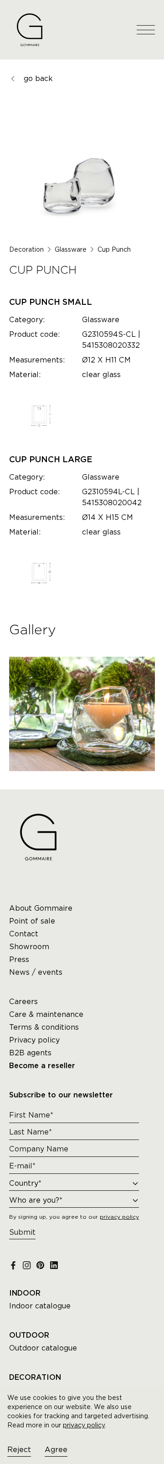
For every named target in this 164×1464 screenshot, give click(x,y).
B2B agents (30, 1052)
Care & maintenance (46, 1014)
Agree (56, 1449)
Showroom (29, 946)
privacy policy (84, 1425)
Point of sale (32, 921)
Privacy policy (34, 1040)
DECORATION (35, 1377)
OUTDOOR (29, 1335)
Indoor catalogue (40, 1306)
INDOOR (25, 1293)
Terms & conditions (44, 1027)
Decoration (26, 249)
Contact (23, 933)
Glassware (71, 249)
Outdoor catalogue (43, 1348)
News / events (35, 972)
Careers (23, 1001)
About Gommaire (40, 908)
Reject (19, 1449)
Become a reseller (42, 1066)
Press (19, 959)
